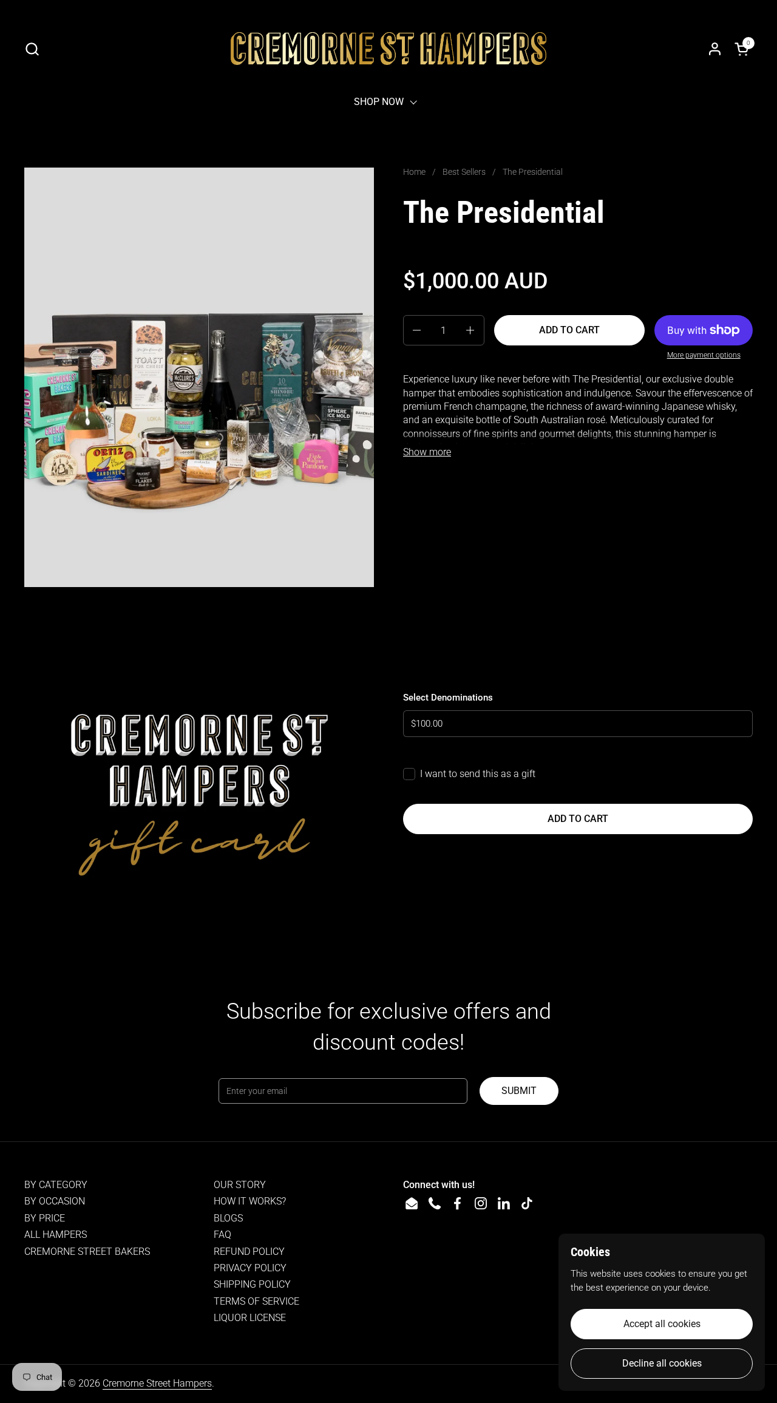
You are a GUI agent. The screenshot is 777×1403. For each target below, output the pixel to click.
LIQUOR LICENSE (250, 1317)
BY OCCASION (54, 1201)
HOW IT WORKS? (250, 1201)
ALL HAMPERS (55, 1234)
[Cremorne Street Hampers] (388, 48)
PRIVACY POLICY (250, 1268)
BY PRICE (44, 1218)
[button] (31, 48)
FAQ (222, 1234)
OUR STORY (240, 1185)
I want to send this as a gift (477, 774)
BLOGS (228, 1218)
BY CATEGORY (55, 1185)
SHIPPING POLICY (252, 1284)
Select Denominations (448, 697)
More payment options (704, 355)
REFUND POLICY (249, 1251)
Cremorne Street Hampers (157, 1383)
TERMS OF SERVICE (256, 1301)
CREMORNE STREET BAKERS (87, 1251)
